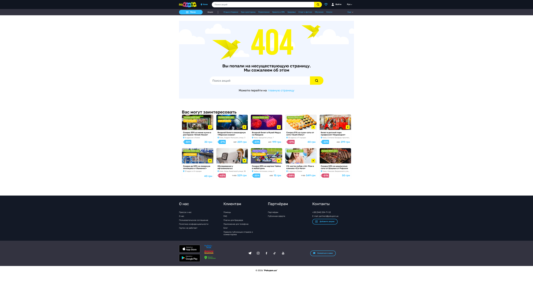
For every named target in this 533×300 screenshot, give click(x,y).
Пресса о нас (185, 212)
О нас (181, 216)
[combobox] (263, 4)
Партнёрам (273, 212)
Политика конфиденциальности (193, 224)
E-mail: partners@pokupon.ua (325, 216)
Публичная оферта (276, 216)
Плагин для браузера (233, 220)
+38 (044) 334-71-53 (321, 212)
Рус (348, 4)
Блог (225, 228)
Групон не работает (188, 228)
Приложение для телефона (235, 224)
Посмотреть (190, 126)
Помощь (227, 212)
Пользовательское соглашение (193, 220)
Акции (210, 12)
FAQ (225, 216)
